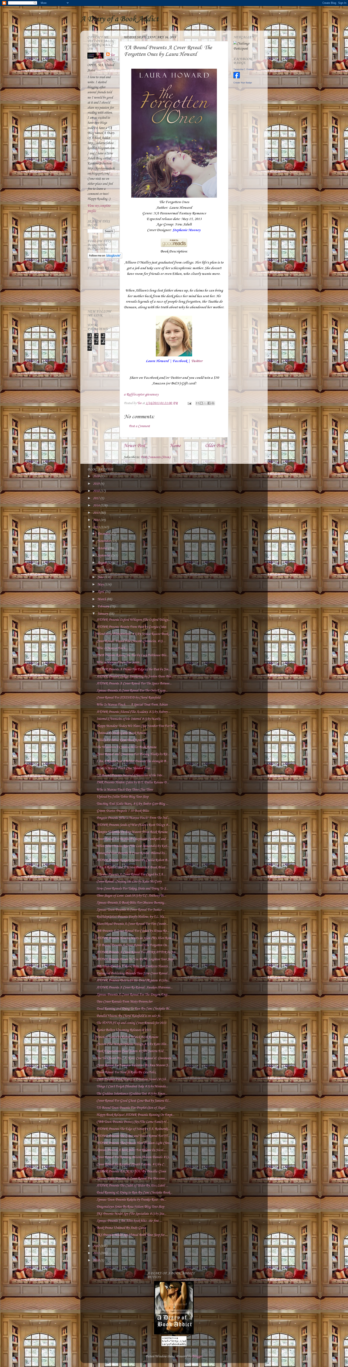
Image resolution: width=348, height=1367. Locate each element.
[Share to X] (205, 403)
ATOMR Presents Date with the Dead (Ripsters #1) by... (133, 980)
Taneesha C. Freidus (243, 69)
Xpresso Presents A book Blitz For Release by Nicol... (131, 1150)
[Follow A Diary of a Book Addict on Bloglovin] (104, 257)
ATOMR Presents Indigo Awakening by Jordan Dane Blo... (134, 676)
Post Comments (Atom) (155, 457)
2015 (96, 513)
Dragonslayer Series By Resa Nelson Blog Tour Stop (130, 1207)
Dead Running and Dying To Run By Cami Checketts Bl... (133, 1009)
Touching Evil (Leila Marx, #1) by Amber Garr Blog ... (132, 804)
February (103, 606)
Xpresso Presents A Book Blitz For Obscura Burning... (131, 903)
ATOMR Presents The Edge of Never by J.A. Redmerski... (133, 1129)
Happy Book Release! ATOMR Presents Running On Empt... (135, 1115)
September (104, 555)
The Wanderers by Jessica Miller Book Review (126, 747)
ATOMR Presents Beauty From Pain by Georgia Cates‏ (131, 627)
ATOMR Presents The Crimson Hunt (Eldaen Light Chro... (134, 1143)
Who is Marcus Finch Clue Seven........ (121, 662)
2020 (96, 476)
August (102, 563)
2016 (96, 506)
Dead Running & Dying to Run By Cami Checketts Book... (134, 1193)
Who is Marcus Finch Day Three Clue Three (124, 790)
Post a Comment (139, 426)
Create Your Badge (242, 82)
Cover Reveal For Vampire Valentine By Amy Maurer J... (133, 1065)
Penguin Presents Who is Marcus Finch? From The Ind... (132, 818)
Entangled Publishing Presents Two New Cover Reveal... (133, 973)
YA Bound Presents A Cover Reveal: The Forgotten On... (132, 945)
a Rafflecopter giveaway (141, 394)
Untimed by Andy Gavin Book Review (121, 733)
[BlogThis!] (201, 403)
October (102, 548)
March (102, 599)
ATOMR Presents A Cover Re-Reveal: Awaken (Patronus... (134, 987)
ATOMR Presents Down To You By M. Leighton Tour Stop (134, 959)
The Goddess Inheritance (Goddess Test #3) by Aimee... (131, 1094)
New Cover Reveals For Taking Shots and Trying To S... (132, 889)
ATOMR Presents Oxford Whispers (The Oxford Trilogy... (133, 620)
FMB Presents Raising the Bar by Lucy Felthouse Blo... (132, 655)
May (100, 584)
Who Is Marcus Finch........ (114, 648)
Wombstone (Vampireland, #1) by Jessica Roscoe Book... (133, 634)
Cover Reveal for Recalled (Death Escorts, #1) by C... (131, 1164)
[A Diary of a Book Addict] (174, 1333)
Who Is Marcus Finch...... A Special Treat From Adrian (132, 705)
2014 (96, 520)
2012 (96, 1246)
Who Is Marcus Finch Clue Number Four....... (125, 768)
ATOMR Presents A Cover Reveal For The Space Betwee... (134, 683)
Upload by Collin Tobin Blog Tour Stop (122, 797)
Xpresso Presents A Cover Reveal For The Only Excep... (132, 690)
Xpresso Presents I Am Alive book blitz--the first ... (129, 1221)
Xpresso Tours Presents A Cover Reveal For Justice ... (130, 910)
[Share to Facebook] (209, 403)
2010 (96, 1260)
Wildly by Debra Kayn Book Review (120, 740)
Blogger (197, 1356)
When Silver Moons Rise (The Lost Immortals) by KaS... (132, 846)
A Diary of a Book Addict (119, 19)
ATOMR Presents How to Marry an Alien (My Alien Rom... (134, 938)
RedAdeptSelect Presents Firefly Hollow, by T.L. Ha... (131, 917)
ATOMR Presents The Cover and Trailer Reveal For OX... (133, 1136)
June (100, 577)
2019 (96, 484)
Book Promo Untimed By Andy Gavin (121, 1228)
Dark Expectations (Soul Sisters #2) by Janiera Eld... (131, 1051)
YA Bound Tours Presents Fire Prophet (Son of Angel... (131, 1108)
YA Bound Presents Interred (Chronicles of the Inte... (130, 775)
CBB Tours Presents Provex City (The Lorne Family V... (132, 1122)
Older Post (214, 446)
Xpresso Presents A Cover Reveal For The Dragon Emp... (133, 994)
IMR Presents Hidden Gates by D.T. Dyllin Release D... (132, 782)
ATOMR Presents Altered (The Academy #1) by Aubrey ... (133, 712)
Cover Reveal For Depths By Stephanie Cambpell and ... (132, 839)
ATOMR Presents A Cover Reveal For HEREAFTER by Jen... (137, 952)
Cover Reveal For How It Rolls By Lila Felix (126, 1072)
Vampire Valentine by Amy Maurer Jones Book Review (131, 832)
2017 (96, 498)
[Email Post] (189, 403)
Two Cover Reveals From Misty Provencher (124, 1002)
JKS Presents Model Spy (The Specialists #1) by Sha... (131, 1214)
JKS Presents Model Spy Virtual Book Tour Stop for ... (131, 1235)
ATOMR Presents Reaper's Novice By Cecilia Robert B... (133, 860)
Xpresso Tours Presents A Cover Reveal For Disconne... (131, 1178)
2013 (96, 527)
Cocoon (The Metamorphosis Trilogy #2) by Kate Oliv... (132, 1044)
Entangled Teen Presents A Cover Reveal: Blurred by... (131, 853)
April (101, 592)
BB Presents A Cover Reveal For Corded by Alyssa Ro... (132, 931)
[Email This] (198, 403)
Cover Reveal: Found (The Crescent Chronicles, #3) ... (131, 641)
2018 (96, 491)
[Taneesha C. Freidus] (236, 77)
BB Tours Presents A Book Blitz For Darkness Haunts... (133, 966)
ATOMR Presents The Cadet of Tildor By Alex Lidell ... (132, 1185)
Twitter (196, 361)
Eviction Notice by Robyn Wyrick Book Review (127, 1037)
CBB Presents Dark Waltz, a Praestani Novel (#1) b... (132, 1079)
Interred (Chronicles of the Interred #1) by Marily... (129, 719)
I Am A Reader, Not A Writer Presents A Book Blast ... (132, 867)
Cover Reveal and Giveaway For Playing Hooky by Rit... (133, 754)
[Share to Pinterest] (213, 403)
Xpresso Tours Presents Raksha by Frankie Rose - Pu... (131, 1200)
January (103, 614)
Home (175, 446)
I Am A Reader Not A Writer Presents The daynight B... (132, 761)
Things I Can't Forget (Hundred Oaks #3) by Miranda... (132, 1086)
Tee (112, 55)
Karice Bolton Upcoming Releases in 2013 (123, 1030)
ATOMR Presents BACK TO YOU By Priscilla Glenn (131, 1171)
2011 (96, 1253)
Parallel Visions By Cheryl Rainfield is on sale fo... (129, 1016)
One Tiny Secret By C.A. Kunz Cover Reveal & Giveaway (133, 1058)
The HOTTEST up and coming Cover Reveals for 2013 (131, 1023)
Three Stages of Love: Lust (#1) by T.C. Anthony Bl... (131, 896)
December (104, 534)
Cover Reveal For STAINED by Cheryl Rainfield (128, 698)
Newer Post (134, 446)
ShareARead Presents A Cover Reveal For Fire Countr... (132, 924)
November (104, 541)
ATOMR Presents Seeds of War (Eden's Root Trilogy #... (133, 825)
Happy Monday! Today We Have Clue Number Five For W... (136, 726)
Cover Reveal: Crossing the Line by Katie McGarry (129, 881)
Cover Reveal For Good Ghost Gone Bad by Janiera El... (133, 1101)
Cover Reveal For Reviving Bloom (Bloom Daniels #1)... (133, 1157)
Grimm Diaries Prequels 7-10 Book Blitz (122, 811)
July (100, 570)
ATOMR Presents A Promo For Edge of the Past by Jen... (133, 669)
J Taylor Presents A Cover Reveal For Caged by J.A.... (131, 874)
